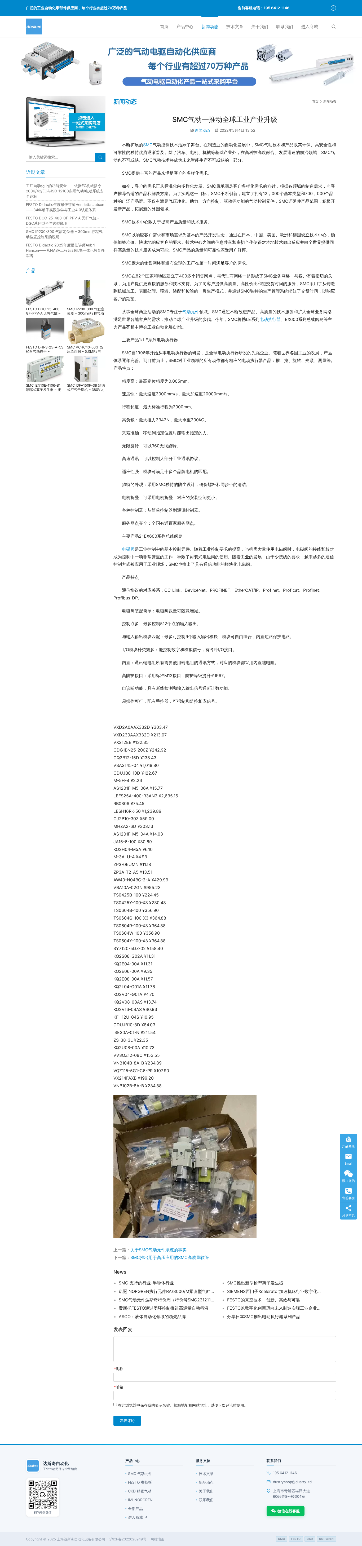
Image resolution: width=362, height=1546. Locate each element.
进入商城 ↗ (137, 1517)
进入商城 (309, 26)
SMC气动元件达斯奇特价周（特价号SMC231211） (166, 1299)
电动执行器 (270, 319)
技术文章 (234, 26)
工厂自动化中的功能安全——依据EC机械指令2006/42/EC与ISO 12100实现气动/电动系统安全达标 (65, 190)
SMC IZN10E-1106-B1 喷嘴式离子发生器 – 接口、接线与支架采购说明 (45, 387)
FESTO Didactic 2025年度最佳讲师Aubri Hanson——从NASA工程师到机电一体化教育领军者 (65, 250)
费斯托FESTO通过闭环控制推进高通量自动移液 (164, 1308)
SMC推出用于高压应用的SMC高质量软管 (169, 1257)
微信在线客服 (288, 1511)
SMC (148, 144)
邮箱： (120, 1387)
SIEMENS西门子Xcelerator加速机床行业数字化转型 (275, 1291)
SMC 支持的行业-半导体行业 (146, 1283)
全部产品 (135, 1508)
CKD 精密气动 (140, 1491)
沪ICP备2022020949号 (127, 1539)
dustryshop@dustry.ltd (292, 1482)
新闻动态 (209, 26)
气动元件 (190, 311)
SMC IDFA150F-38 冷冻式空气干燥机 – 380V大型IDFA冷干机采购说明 (86, 387)
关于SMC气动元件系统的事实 (158, 1249)
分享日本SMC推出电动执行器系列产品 (263, 1316)
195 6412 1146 (285, 1473)
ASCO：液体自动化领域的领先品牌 (152, 1316)
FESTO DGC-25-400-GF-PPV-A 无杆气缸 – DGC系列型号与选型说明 (45, 311)
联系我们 (284, 26)
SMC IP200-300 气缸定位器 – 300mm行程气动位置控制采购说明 (85, 311)
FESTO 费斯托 (140, 1482)
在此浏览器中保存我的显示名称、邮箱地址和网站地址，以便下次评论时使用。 (183, 1405)
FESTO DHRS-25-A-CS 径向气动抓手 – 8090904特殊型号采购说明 (44, 349)
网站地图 (157, 1539)
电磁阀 (128, 549)
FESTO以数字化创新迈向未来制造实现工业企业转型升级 (275, 1308)
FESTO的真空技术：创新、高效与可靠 (263, 1299)
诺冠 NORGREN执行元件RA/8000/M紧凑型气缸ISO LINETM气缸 (166, 1291)
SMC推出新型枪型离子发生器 (255, 1283)
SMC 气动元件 (140, 1473)
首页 (164, 26)
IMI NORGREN (140, 1500)
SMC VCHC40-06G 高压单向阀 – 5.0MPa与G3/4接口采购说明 (85, 349)
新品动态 (206, 1482)
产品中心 (184, 26)
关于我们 (259, 26)
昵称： (120, 1368)
